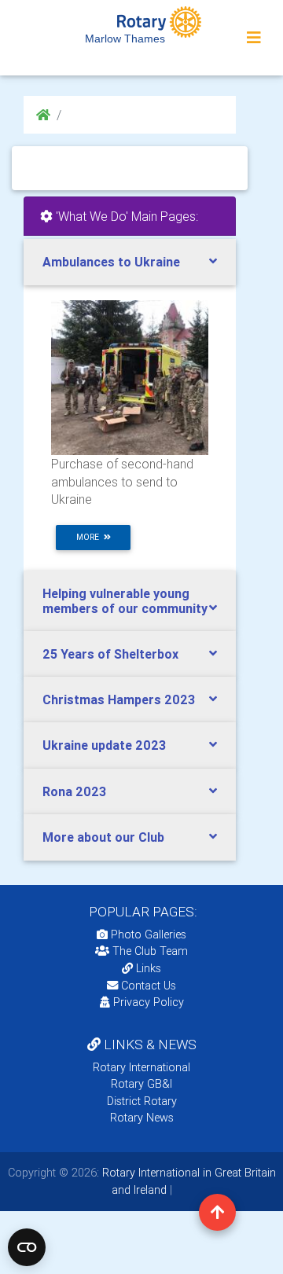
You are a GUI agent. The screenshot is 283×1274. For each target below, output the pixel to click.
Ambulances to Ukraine (111, 262)
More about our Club (103, 837)
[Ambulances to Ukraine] (129, 377)
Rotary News (142, 1118)
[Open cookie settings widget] (27, 1247)
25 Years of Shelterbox (110, 654)
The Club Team (150, 951)
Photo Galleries (147, 934)
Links (148, 968)
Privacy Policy (148, 1002)
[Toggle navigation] (253, 38)
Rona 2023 (74, 791)
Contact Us (147, 985)
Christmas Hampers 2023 (118, 699)
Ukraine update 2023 (104, 745)
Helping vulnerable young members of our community (125, 601)
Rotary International (141, 1067)
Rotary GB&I (141, 1084)
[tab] (130, 262)
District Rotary (142, 1101)
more (90, 537)
